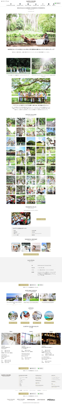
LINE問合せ (58, 3)
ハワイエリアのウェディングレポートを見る (31, 254)
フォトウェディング (38, 378)
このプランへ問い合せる (41, 219)
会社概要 (21, 390)
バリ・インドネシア (22, 379)
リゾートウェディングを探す (23, 377)
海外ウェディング (21, 376)
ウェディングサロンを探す (24, 284)
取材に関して (39, 390)
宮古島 (20, 384)
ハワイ (20, 378)
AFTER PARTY (42, 5)
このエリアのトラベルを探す (49, 322)
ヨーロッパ (21, 382)
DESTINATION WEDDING (11, 5)
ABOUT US (49, 5)
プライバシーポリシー (33, 390)
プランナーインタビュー (55, 378)
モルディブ (21, 381)
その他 (20, 385)
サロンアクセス (26, 390)
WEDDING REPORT (20, 5)
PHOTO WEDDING (28, 5)
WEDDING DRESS (36, 5)
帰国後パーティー (38, 383)
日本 (20, 383)
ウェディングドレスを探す (25, 322)
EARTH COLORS (30, 402)
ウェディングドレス (38, 381)
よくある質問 (53, 384)
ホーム (17, 390)
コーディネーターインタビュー (56, 379)
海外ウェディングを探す (13, 322)
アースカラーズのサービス (55, 377)
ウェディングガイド (54, 382)
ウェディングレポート (39, 376)
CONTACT (53, 5)
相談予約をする (33, 284)
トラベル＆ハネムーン (39, 386)
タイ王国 (21, 380)
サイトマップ (45, 390)
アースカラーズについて (54, 376)
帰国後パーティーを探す (37, 322)
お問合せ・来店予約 (54, 387)
